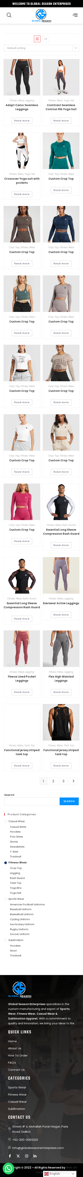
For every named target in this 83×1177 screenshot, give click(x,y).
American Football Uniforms (27, 904)
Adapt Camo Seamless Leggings (22, 107)
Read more (22, 120)
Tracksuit (15, 856)
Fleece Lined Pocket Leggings (22, 679)
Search (9, 795)
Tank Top (29, 745)
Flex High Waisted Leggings (61, 679)
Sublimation (15, 940)
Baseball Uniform (20, 909)
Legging (29, 100)
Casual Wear (16, 821)
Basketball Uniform (22, 914)
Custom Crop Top (61, 179)
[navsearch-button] (9, 15)
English (54, 1173)
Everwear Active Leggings (61, 603)
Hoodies (15, 832)
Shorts (14, 842)
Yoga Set (69, 100)
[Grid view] (37, 39)
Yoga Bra (15, 888)
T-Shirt (14, 852)
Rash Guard (69, 525)
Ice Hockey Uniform (22, 924)
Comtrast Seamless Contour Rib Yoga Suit (61, 107)
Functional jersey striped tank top (22, 752)
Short (13, 950)
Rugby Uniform (19, 929)
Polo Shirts (16, 837)
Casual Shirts (18, 827)
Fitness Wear (17, 100)
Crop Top (53, 174)
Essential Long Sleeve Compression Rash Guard (61, 532)
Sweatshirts (17, 847)
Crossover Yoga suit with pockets (22, 181)
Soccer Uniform (20, 934)
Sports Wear (16, 899)
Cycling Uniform (20, 919)
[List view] (45, 39)
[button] (75, 15)
